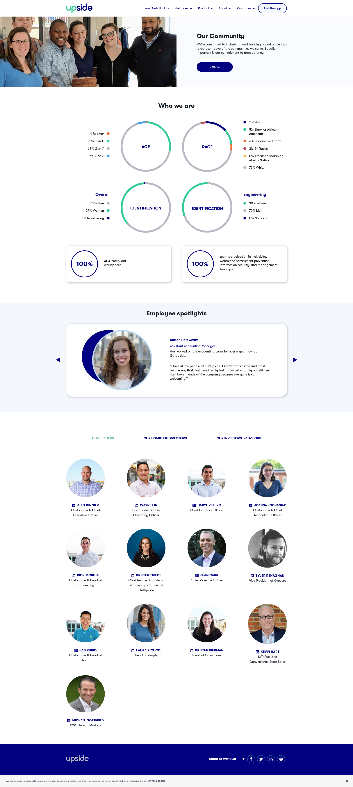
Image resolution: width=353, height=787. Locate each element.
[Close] (347, 781)
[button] (157, 8)
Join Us (215, 67)
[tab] (103, 438)
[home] (79, 8)
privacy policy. (156, 780)
